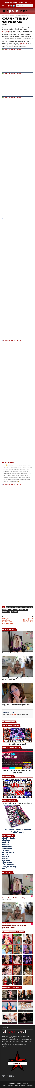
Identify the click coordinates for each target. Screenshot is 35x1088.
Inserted (5, 858)
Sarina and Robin (8, 865)
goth (11, 609)
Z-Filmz (4, 869)
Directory (29, 1085)
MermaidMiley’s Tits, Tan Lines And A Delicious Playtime (15, 679)
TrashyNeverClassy (9, 867)
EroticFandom (7, 848)
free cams (5, 609)
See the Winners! (17, 744)
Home (3, 15)
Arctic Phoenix (7, 899)
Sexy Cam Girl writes (8, 462)
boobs (25, 607)
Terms (16, 1085)
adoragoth (9, 607)
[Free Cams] (17, 60)
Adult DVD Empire (8, 838)
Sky (6, 24)
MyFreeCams (6, 611)
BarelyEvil (5, 842)
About (4, 1085)
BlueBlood (5, 844)
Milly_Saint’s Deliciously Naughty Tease (16, 705)
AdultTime (6, 840)
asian (16, 607)
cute (30, 607)
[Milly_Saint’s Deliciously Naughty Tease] (17, 693)
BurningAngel (7, 846)
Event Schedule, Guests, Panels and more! (18, 771)
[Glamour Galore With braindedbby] (17, 641)
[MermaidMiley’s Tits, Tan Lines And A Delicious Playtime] (17, 666)
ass (21, 607)
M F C (26, 609)
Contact (10, 1085)
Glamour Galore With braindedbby (14, 653)
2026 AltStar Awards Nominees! (17, 779)
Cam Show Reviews (9, 15)
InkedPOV (5, 856)
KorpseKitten (5, 31)
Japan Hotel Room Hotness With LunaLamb (7, 621)
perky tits (15, 611)
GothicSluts (6, 854)
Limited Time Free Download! (17, 803)
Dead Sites (22, 1085)
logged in (13, 714)
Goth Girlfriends (8, 852)
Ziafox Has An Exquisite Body (28, 620)
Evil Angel (5, 850)
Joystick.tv (6, 861)
